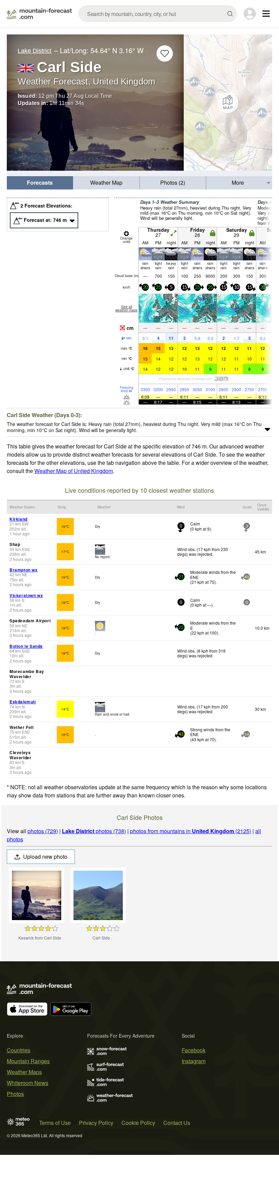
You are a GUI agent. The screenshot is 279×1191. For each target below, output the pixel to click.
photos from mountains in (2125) (190, 831)
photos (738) (94, 831)
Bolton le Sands (26, 646)
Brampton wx (24, 570)
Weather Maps (24, 1072)
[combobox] (158, 13)
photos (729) (43, 831)
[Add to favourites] (165, 53)
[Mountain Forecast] (39, 13)
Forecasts (40, 182)
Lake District (34, 50)
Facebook (194, 1050)
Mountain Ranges (28, 1061)
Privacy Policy (96, 1123)
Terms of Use (55, 1123)
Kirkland (19, 519)
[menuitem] (40, 182)
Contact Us (176, 1123)
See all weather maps (126, 308)
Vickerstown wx (26, 595)
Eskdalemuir (23, 702)
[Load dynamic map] (228, 102)
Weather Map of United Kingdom (73, 471)
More (238, 182)
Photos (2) (172, 182)
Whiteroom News (27, 1083)
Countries (18, 1050)
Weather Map (106, 182)
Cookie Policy (138, 1123)
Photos (15, 1094)
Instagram (194, 1061)
